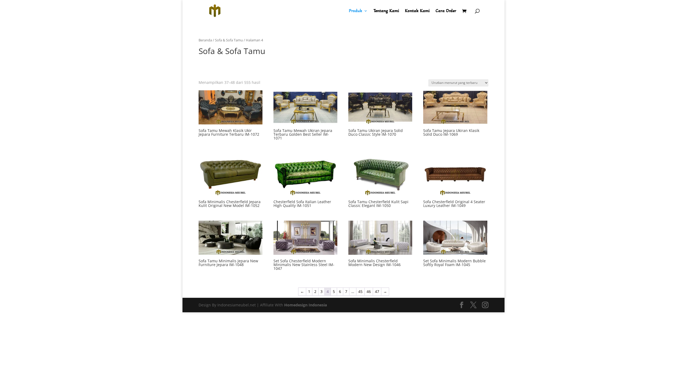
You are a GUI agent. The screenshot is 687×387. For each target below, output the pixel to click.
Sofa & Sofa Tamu (229, 40)
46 (369, 291)
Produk (355, 11)
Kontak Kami (417, 11)
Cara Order (446, 11)
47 (377, 291)
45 (360, 291)
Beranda (205, 40)
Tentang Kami (386, 11)
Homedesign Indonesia (305, 304)
